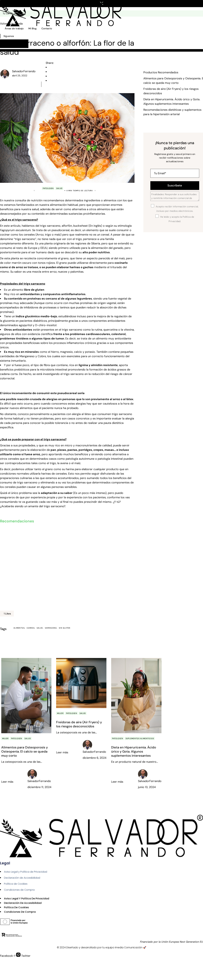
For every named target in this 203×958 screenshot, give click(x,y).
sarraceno (51, 628)
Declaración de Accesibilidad (22, 878)
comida (31, 628)
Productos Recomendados (160, 72)
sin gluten (64, 628)
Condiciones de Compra (19, 890)
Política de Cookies (15, 884)
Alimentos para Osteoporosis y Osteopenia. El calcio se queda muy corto (24, 751)
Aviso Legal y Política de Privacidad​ (25, 872)
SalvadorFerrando (24, 71)
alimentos (19, 628)
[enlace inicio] (62, 13)
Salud (59, 188)
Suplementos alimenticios (140, 738)
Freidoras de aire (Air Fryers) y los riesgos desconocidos (79, 724)
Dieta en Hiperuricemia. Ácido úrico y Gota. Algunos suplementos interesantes (133, 751)
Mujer (5, 738)
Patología (48, 188)
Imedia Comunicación (128, 947)
